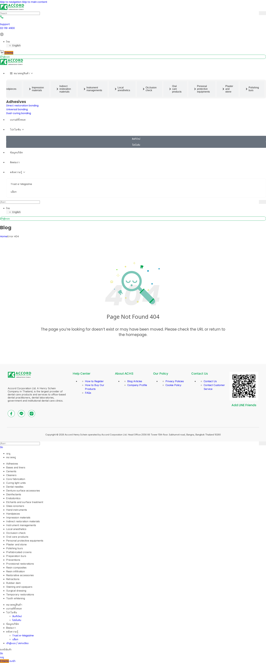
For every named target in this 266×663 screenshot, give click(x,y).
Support (5, 24)
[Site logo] (12, 9)
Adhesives (16, 101)
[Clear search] (256, 13)
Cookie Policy (173, 385)
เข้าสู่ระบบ (5, 57)
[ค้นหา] (262, 13)
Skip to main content (34, 2)
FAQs (88, 392)
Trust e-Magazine (23, 635)
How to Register (94, 381)
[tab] (36, 89)
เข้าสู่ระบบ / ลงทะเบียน (17, 643)
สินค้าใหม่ (17, 616)
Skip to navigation (11, 2)
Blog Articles (134, 381)
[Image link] (19, 377)
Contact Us (210, 381)
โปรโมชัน (16, 620)
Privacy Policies (174, 381)
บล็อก (15, 639)
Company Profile (137, 385)
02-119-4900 (7, 28)
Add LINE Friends (244, 405)
